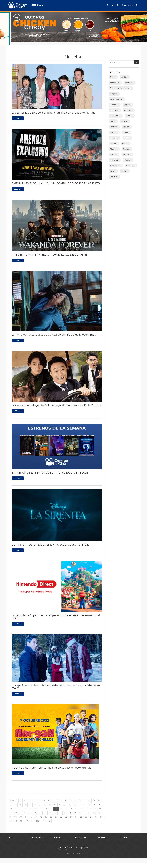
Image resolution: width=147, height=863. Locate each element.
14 (71, 798)
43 (25, 806)
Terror (112, 168)
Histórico (113, 135)
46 (41, 806)
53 (76, 806)
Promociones (80, 834)
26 (35, 802)
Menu (40, 5)
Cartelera (56, 834)
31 (60, 802)
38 (94, 802)
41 (15, 806)
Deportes (114, 107)
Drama (128, 113)
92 (81, 814)
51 (66, 806)
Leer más (17, 115)
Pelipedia (101, 834)
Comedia (113, 102)
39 (99, 802)
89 (66, 814)
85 (46, 814)
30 (55, 802)
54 (80, 806)
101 (32, 818)
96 (101, 814)
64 (35, 810)
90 (71, 814)
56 (90, 806)
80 (21, 814)
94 (91, 814)
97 (10, 818)
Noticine (123, 834)
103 (43, 818)
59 (10, 810)
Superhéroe (115, 163)
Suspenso (130, 163)
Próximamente (36, 834)
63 (30, 810)
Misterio (113, 146)
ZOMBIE (113, 174)
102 (37, 818)
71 (70, 810)
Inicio (10, 834)
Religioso (126, 152)
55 (86, 806)
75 (89, 810)
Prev (12, 798)
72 (75, 810)
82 (30, 814)
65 (40, 810)
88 (61, 814)
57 (95, 806)
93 (86, 814)
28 (45, 802)
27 (40, 802)
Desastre (127, 107)
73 (80, 810)
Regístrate (128, 5)
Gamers (113, 129)
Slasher (127, 157)
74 (84, 810)
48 (51, 806)
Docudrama (115, 113)
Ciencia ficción (116, 96)
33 (69, 802)
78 (10, 814)
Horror (126, 135)
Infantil (113, 140)
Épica (112, 118)
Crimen (127, 102)
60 (15, 810)
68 (55, 810)
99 (21, 818)
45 (36, 806)
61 (20, 810)
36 (84, 802)
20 (99, 798)
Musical (126, 146)
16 (80, 798)
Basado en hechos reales (120, 85)
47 (46, 806)
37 (89, 802)
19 (94, 798)
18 (89, 798)
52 (71, 806)
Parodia (113, 152)
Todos (112, 74)
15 (75, 798)
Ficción (126, 124)
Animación (114, 80)
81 (26, 814)
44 (30, 806)
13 (66, 798)
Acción (124, 74)
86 (51, 814)
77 (99, 810)
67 (50, 810)
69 (60, 810)
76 (94, 810)
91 (76, 814)
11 (57, 798)
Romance (114, 157)
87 (56, 814)
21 (10, 802)
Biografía (113, 91)
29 (50, 802)
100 (26, 818)
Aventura (128, 80)
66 (45, 810)
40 (10, 806)
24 (25, 802)
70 (65, 810)
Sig (49, 818)
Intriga (124, 140)
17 (84, 798)
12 (61, 798)
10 (52, 798)
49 (56, 806)
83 (35, 814)
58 (100, 806)
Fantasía (113, 124)
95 (96, 814)
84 (41, 814)
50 (61, 806)
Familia (124, 118)
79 (15, 814)
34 (74, 802)
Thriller (123, 168)
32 (65, 802)
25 (30, 802)
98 (15, 818)
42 (20, 806)
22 (15, 802)
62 (25, 810)
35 (79, 802)
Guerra (125, 129)
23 (20, 802)
